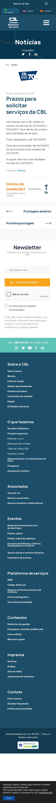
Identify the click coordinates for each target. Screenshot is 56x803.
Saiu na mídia (14, 671)
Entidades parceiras (18, 406)
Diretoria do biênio (17, 391)
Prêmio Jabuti (15, 533)
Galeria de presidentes (19, 386)
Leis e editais (14, 634)
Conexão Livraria (15, 454)
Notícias (21, 170)
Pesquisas (13, 466)
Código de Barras (16, 585)
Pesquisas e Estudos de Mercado (25, 629)
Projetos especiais (17, 434)
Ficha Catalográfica (18, 597)
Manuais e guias (16, 639)
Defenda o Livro (15, 439)
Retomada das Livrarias (18, 444)
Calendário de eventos (19, 558)
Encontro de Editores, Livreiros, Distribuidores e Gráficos (24, 545)
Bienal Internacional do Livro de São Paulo (22, 526)
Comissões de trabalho (20, 396)
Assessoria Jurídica (18, 471)
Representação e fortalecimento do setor (26, 460)
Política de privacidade (19, 709)
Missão (11, 376)
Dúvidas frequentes (18, 704)
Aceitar (9, 798)
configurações (46, 792)
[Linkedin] (34, 54)
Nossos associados (18, 498)
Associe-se (13, 493)
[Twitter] (21, 54)
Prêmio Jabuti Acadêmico (21, 539)
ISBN (10, 580)
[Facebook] (28, 54)
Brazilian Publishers (18, 429)
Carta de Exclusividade (19, 602)
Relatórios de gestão (18, 624)
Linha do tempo (15, 381)
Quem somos (14, 371)
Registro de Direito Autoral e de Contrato (24, 591)
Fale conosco (14, 699)
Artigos (11, 666)
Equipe (11, 401)
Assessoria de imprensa (20, 677)
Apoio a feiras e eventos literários (25, 553)
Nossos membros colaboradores (25, 503)
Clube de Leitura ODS (18, 449)
